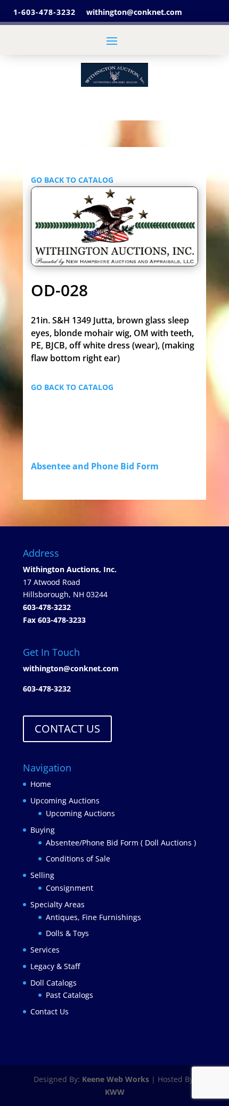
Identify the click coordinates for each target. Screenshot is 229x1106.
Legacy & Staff (55, 966)
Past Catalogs (69, 995)
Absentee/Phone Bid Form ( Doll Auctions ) (121, 842)
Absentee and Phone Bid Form (98, 466)
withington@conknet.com (71, 668)
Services (45, 950)
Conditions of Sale (78, 858)
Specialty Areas (57, 904)
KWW (115, 1092)
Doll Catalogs (53, 983)
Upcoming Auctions (65, 800)
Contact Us (49, 1011)
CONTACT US (67, 728)
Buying (42, 830)
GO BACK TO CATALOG (72, 180)
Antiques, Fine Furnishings (93, 917)
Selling (42, 875)
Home (40, 784)
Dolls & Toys (67, 933)
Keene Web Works (115, 1079)
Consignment (69, 888)
